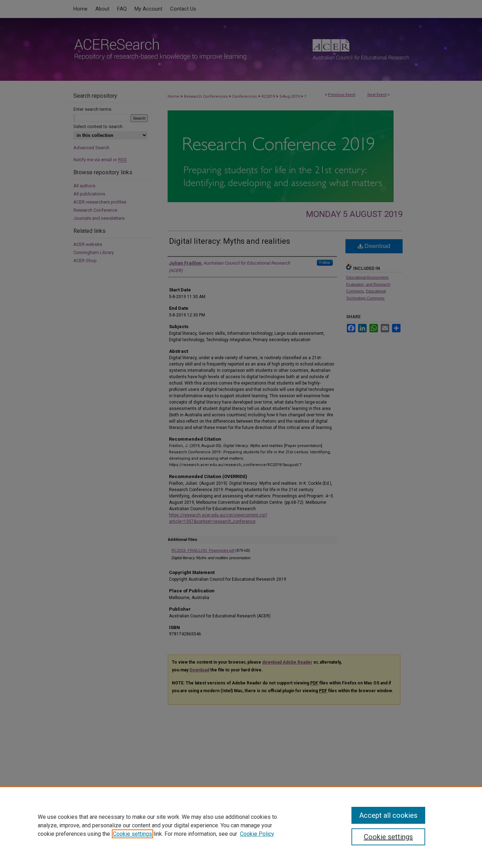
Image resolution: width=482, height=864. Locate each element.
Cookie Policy (257, 833)
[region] (241, 825)
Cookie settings (132, 833)
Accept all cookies (388, 815)
